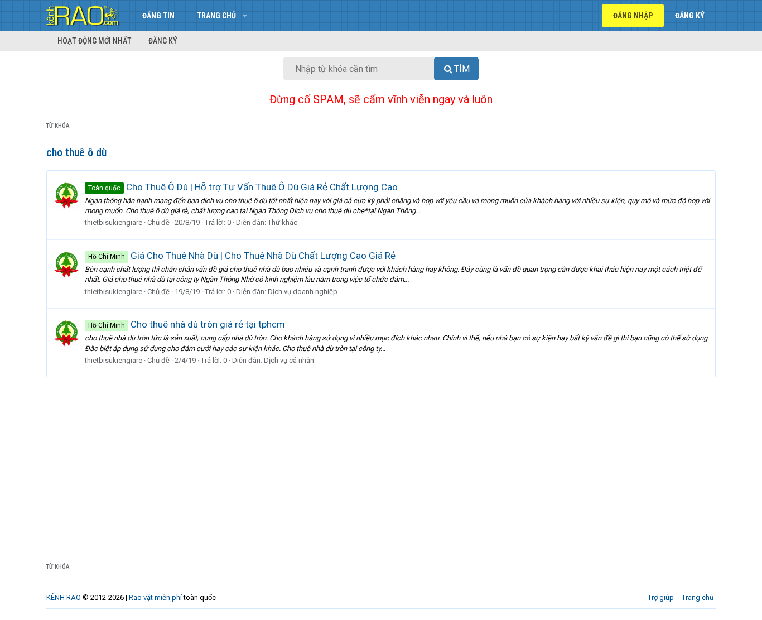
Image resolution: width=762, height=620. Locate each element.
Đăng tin (158, 15)
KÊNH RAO (63, 597)
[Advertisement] (381, 461)
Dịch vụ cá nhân (289, 360)
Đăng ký (162, 40)
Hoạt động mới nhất (94, 40)
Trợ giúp (661, 597)
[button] (244, 15)
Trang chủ (216, 15)
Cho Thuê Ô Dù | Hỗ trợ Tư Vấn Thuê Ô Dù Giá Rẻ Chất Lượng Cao (243, 187)
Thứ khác (282, 222)
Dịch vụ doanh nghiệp (302, 291)
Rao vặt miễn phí (155, 597)
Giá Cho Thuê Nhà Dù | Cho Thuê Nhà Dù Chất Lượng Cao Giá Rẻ (242, 255)
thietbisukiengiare (113, 222)
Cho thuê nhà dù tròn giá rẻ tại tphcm (186, 324)
